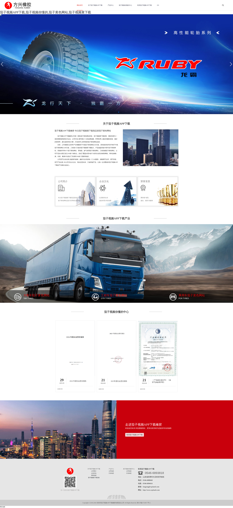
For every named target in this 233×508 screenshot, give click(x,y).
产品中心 (111, 5)
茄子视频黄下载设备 (94, 477)
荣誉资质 (93, 475)
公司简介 (93, 471)
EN (158, 5)
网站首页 (80, 5)
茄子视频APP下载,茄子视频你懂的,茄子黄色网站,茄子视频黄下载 (45, 12)
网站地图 (2, 507)
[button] (2, 64)
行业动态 (111, 473)
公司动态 (111, 471)
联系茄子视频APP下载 (144, 5)
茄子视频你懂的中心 (125, 5)
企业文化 (93, 473)
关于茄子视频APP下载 (95, 5)
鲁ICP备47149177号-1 (144, 503)
